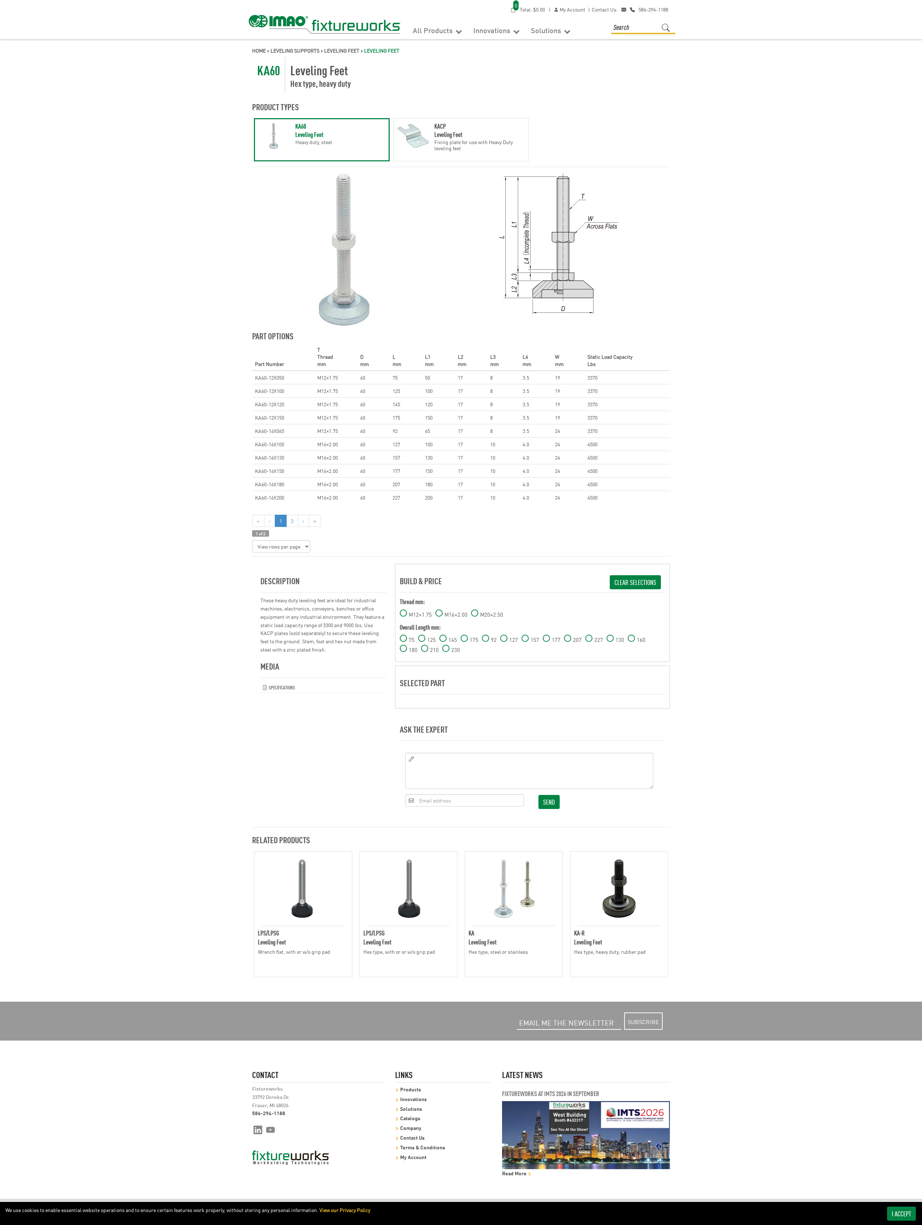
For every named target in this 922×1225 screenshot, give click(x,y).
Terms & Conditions (422, 1147)
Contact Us (412, 1137)
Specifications (281, 687)
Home (259, 50)
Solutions (547, 30)
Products (410, 1089)
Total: (530, 9)
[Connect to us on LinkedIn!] (258, 1129)
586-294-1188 (653, 9)
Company (410, 1127)
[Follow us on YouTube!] (270, 1129)
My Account (572, 9)
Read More (515, 1173)
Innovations (492, 30)
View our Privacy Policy (344, 1209)
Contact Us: (605, 9)
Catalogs (410, 1117)
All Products (434, 30)
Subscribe (643, 1021)
